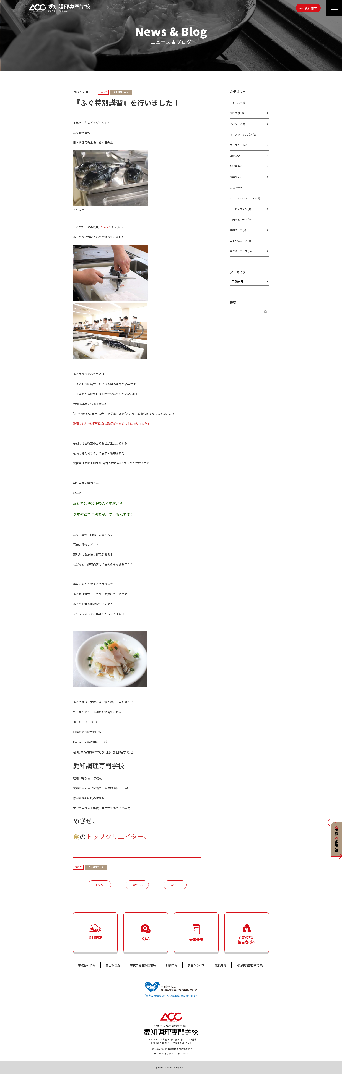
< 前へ (99, 885)
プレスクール (239, 145)
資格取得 (236, 187)
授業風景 (236, 177)
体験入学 (236, 155)
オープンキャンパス (243, 134)
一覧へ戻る (137, 885)
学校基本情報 (86, 965)
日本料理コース (241, 240)
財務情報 (171, 965)
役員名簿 (220, 965)
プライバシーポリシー (162, 1053)
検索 (263, 312)
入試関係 (236, 166)
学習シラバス (196, 965)
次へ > (175, 885)
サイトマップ (184, 1053)
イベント (237, 124)
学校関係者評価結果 (143, 965)
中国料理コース (241, 219)
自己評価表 (113, 965)
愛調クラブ (238, 230)
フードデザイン (240, 209)
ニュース (237, 102)
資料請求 (311, 8)
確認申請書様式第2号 (250, 965)
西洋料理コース (241, 251)
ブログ (237, 113)
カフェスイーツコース (245, 198)
